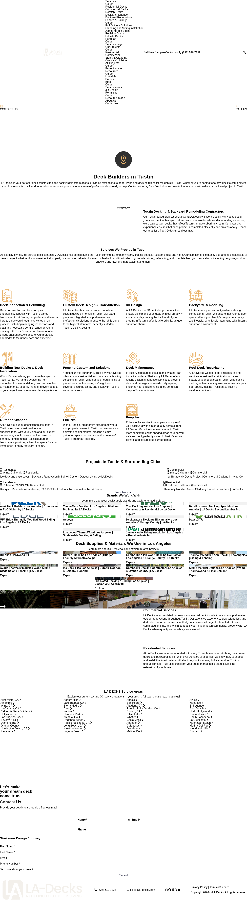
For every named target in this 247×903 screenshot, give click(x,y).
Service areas (113, 87)
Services (110, 1)
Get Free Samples (154, 52)
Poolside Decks (114, 33)
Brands (109, 79)
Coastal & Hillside (116, 60)
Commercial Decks (116, 9)
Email (4, 857)
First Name (7, 846)
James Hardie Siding (117, 31)
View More (122, 492)
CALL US (241, 109)
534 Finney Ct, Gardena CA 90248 (20, 603)
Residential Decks (116, 6)
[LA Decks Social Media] (166, 889)
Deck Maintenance (116, 14)
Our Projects (112, 47)
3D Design (111, 90)
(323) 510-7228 (107, 890)
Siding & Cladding (116, 57)
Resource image (115, 98)
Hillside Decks (114, 36)
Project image (113, 68)
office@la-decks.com (142, 890)
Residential (112, 52)
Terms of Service (219, 887)
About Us (110, 100)
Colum (109, 4)
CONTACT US (9, 109)
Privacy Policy (199, 887)
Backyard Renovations (118, 17)
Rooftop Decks (114, 12)
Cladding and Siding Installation (124, 28)
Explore (5, 514)
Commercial (112, 55)
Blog (108, 82)
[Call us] (245, 52)
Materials (110, 76)
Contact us (111, 103)
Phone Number (10, 863)
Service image (113, 44)
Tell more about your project (16, 869)
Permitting (111, 92)
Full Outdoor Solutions (118, 25)
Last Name (7, 852)
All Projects (112, 63)
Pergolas (110, 39)
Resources (111, 71)
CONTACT (123, 208)
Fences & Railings (116, 20)
